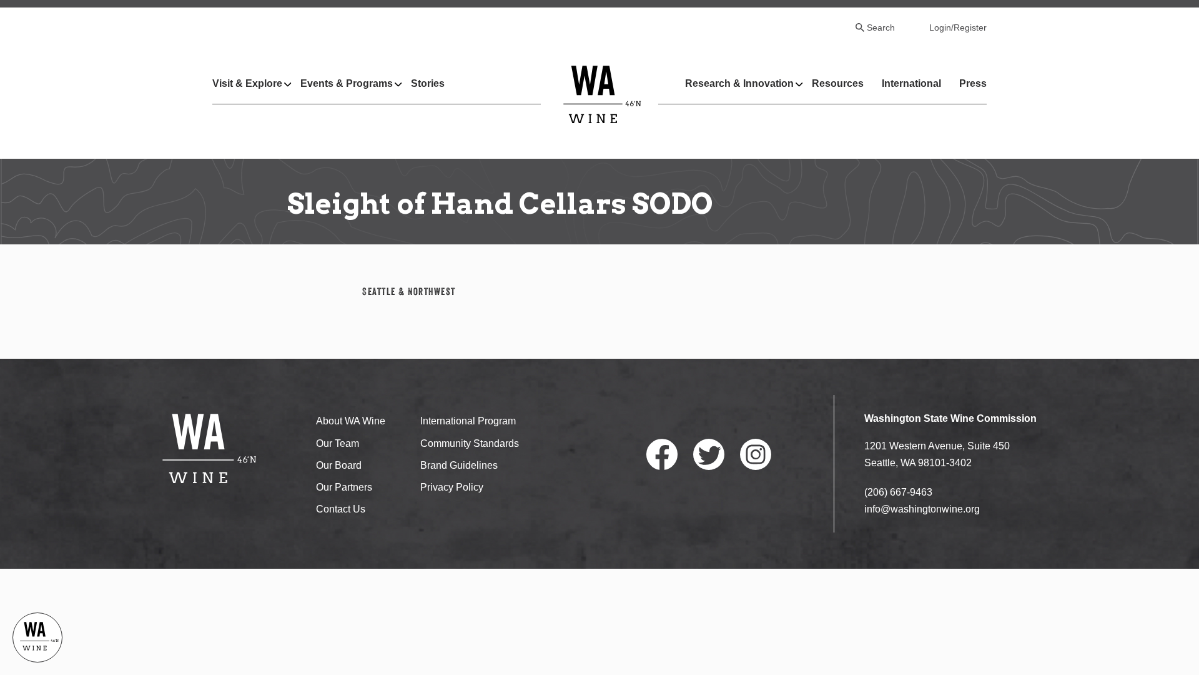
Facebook (662, 454)
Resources (838, 83)
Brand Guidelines (459, 465)
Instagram (755, 454)
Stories (428, 83)
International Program (468, 421)
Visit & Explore (247, 83)
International (911, 83)
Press (973, 83)
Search (881, 27)
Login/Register (958, 27)
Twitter (708, 454)
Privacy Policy (451, 487)
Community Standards (469, 443)
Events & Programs (346, 83)
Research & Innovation (739, 83)
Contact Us (340, 509)
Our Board (339, 465)
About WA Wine (350, 421)
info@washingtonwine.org (922, 509)
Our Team (337, 443)
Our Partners (344, 487)
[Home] (602, 94)
